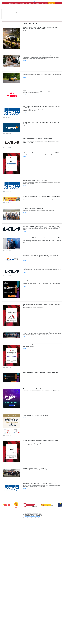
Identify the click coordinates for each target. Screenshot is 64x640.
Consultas (37, 3)
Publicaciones (31, 3)
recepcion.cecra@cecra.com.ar (29, 516)
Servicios (16, 3)
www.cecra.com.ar (37, 516)
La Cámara (11, 3)
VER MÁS (24, 60)
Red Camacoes (44, 3)
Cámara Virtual (51, 3)
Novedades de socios (12, 7)
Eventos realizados (5, 7)
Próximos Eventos (23, 3)
